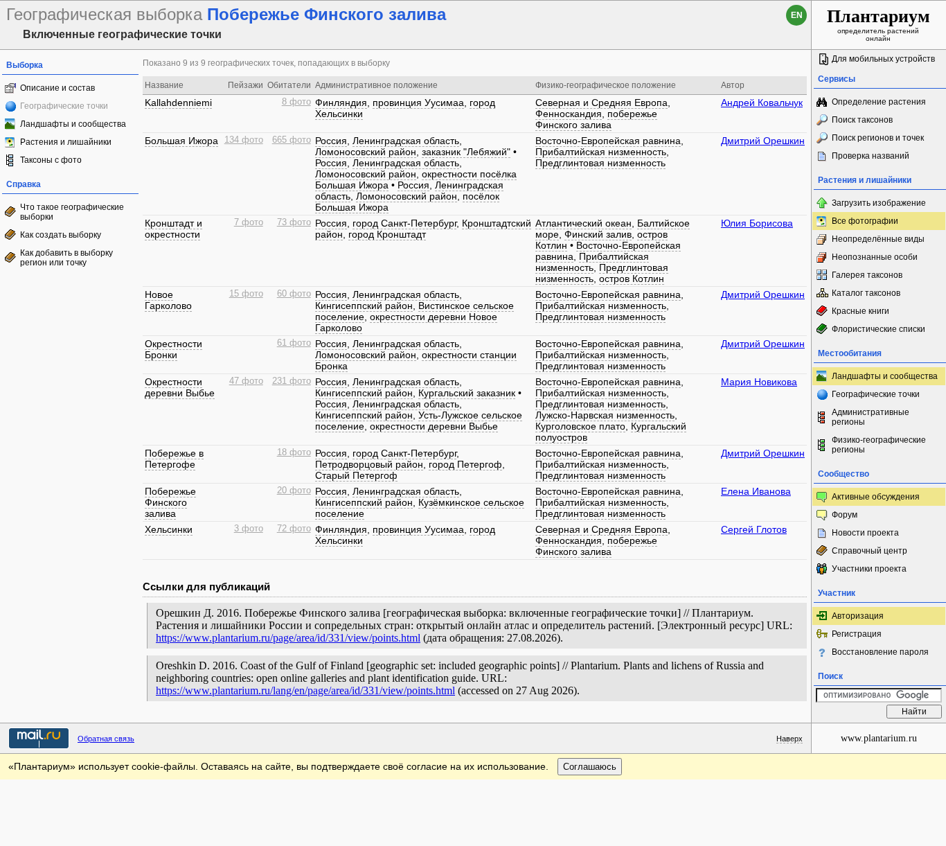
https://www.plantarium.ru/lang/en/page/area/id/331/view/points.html (305, 690)
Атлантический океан (583, 223)
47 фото (246, 381)
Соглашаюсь (589, 766)
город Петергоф (465, 464)
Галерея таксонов (867, 275)
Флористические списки (878, 329)
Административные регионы (870, 417)
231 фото (291, 381)
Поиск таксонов (862, 120)
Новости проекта (865, 533)
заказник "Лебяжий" (466, 151)
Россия (331, 140)
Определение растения (879, 102)
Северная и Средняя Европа (601, 102)
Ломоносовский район (365, 151)
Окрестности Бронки (173, 349)
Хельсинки (169, 529)
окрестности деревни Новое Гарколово (406, 322)
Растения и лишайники (65, 142)
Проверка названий (870, 156)
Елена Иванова (756, 491)
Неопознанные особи (875, 257)
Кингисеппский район (364, 305)
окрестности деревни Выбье (434, 426)
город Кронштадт (387, 234)
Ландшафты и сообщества (73, 124)
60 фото (294, 294)
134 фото (243, 140)
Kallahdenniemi (178, 102)
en (797, 15)
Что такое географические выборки (72, 212)
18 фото (294, 452)
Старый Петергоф (356, 475)
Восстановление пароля (880, 652)
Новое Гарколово (168, 300)
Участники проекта (869, 569)
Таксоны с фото (51, 160)
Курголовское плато (580, 426)
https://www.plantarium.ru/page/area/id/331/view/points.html (288, 638)
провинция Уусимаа (418, 102)
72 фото (294, 529)
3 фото (248, 529)
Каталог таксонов (866, 293)
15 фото (246, 294)
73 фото (294, 222)
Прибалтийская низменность (600, 151)
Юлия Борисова (757, 223)
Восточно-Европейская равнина (608, 140)
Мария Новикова (759, 381)
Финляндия (341, 102)
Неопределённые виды (878, 239)
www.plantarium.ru (879, 738)
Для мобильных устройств (883, 59)
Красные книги (860, 311)
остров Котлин (631, 278)
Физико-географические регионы (879, 445)
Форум (844, 515)
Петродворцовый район (369, 464)
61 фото (294, 343)
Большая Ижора (181, 140)
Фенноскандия (568, 113)
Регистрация (857, 634)
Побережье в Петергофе (174, 459)
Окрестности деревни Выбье (180, 387)
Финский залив (598, 234)
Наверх (789, 738)
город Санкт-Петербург (404, 223)
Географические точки (876, 394)
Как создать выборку (60, 235)
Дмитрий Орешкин (763, 140)
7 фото (248, 222)
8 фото (296, 102)
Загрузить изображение (879, 203)
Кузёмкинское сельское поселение (419, 508)
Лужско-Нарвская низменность (605, 415)
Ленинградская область (405, 140)
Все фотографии (865, 221)
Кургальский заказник (466, 392)
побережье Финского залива (596, 119)
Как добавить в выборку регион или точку (66, 257)
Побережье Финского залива (170, 502)
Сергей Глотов (754, 529)
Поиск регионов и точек (878, 138)
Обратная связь (106, 738)
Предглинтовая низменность (600, 162)
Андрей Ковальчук (762, 102)
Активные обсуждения (876, 497)
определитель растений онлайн (878, 24)
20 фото (294, 490)
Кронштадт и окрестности (173, 229)
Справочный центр (869, 551)
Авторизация (858, 616)
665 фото (291, 140)
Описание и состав (57, 88)
